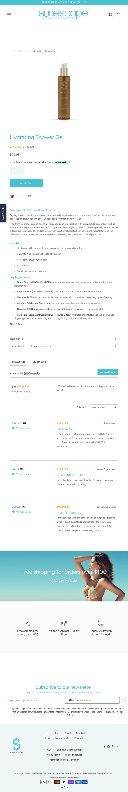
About (67, 733)
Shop (56, 733)
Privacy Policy (53, 754)
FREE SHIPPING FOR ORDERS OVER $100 (64, 2)
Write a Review (108, 372)
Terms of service (73, 754)
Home (13, 51)
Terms (71, 715)
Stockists (81, 733)
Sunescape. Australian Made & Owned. (64, 777)
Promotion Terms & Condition (64, 759)
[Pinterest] (29, 196)
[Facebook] (21, 196)
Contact (78, 738)
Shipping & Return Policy (69, 749)
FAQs (49, 749)
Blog (47, 738)
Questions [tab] (39, 361)
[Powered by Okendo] (25, 373)
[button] (22, 146)
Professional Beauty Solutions (98, 773)
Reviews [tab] (17, 361)
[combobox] (70, 700)
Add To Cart (26, 183)
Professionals (62, 738)
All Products (24, 51)
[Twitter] (12, 196)
